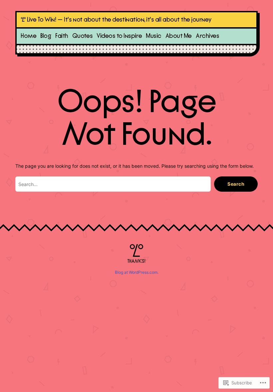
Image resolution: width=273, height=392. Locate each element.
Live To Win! (41, 20)
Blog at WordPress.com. (136, 272)
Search (235, 184)
